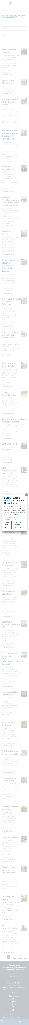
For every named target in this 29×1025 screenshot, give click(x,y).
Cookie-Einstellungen (10, 519)
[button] (26, 494)
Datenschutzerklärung (13, 517)
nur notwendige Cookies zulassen (19, 525)
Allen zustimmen (7, 525)
